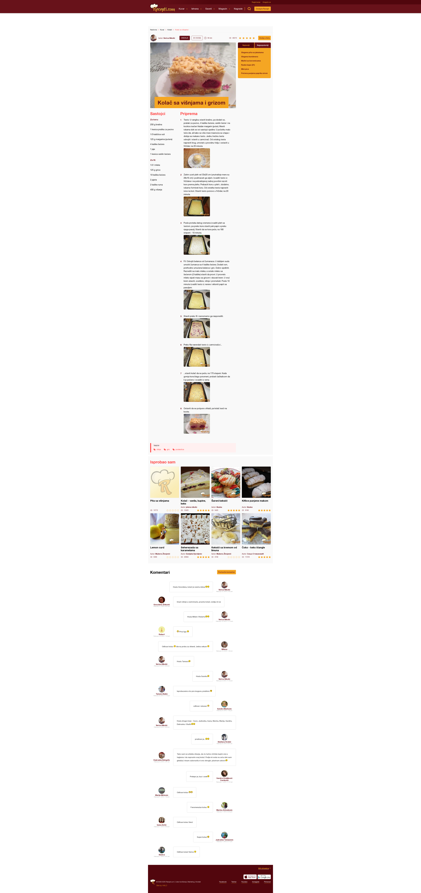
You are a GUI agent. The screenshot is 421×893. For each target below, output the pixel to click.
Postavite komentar (226, 572)
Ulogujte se (267, 2)
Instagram (255, 882)
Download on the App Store (250, 877)
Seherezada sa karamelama (195, 535)
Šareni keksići (225, 489)
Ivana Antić (162, 825)
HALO (164, 885)
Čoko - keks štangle (256, 535)
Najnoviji (246, 45)
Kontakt (198, 882)
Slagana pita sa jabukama (252, 52)
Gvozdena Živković (161, 605)
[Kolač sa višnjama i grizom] (207, 158)
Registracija (256, 2)
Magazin (223, 8)
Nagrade (238, 8)
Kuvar (182, 8)
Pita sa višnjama (164, 489)
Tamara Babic (162, 694)
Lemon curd (164, 535)
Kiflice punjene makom (256, 489)
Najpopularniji (262, 45)
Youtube (244, 882)
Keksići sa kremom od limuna (225, 535)
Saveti (208, 8)
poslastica (180, 449)
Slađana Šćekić (224, 742)
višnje (159, 449)
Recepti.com (162, 8)
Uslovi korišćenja (181, 882)
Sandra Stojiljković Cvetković (224, 779)
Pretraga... (249, 8)
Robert (162, 634)
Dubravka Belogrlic (161, 760)
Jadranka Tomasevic (224, 840)
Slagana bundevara (249, 56)
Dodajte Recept (262, 9)
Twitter (233, 882)
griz (168, 449)
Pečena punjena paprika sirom (254, 73)
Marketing (191, 882)
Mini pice (245, 69)
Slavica (162, 855)
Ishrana (195, 8)
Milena (224, 649)
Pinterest (267, 882)
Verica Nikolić (169, 38)
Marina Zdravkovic (224, 810)
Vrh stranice (263, 868)
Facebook (223, 882)
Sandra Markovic (224, 709)
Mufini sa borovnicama (251, 61)
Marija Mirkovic (161, 795)
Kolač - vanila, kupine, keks (195, 489)
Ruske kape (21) (248, 65)
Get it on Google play (264, 877)
